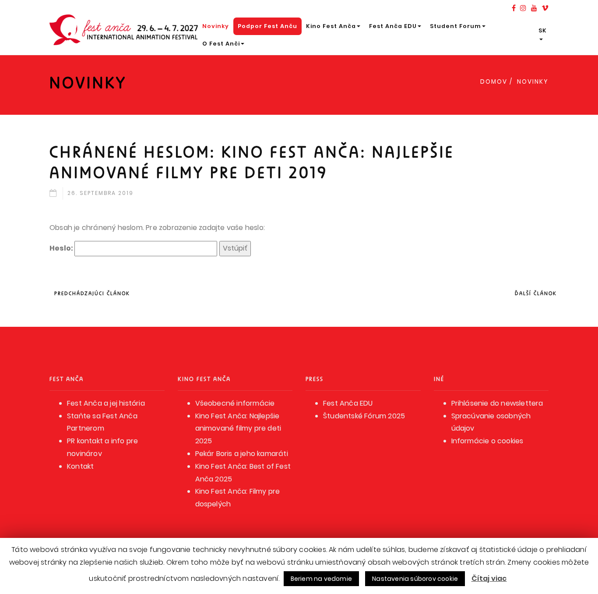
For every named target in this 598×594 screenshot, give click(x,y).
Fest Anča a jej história (106, 403)
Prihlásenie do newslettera (497, 403)
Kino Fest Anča (331, 26)
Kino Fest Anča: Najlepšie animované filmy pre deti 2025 (238, 428)
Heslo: (61, 248)
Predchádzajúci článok (92, 293)
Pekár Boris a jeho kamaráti (241, 454)
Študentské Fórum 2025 (364, 416)
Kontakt (80, 466)
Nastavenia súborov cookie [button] (415, 578)
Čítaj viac (489, 578)
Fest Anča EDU (393, 26)
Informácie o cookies (487, 441)
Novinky (215, 26)
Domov (493, 82)
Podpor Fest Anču (267, 26)
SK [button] (542, 30)
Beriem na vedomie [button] (321, 578)
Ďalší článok (536, 293)
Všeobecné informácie (235, 403)
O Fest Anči (221, 43)
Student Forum (455, 26)
